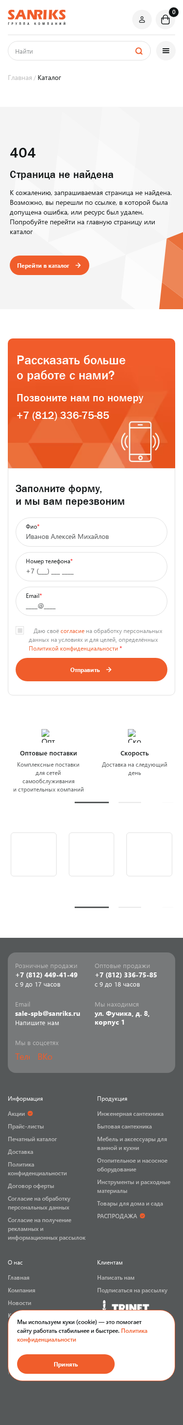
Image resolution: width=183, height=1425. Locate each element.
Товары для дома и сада (130, 1203)
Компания (21, 1290)
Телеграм (22, 1056)
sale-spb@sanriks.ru (47, 1013)
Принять (66, 1364)
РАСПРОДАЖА (117, 1216)
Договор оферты (31, 1185)
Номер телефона (49, 561)
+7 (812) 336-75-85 (63, 415)
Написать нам (116, 1277)
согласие (72, 630)
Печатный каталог (32, 1139)
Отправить (85, 669)
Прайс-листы (26, 1126)
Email (34, 595)
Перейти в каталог (43, 265)
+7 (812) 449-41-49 (46, 974)
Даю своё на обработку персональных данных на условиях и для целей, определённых (96, 639)
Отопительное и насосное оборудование (132, 1164)
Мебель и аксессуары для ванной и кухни (132, 1143)
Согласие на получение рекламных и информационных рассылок (46, 1228)
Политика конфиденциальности (37, 1168)
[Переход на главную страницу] (36, 17)
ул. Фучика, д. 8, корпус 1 (122, 1018)
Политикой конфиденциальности (73, 648)
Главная (18, 1277)
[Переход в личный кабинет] (142, 19)
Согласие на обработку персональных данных (39, 1202)
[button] (92, 802)
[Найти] (138, 50)
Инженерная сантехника (130, 1113)
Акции (16, 1113)
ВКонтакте (45, 1056)
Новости (19, 1302)
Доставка (20, 1151)
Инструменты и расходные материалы (133, 1186)
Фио (33, 526)
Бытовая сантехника (124, 1126)
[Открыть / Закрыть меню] (166, 50)
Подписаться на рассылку (132, 1290)
